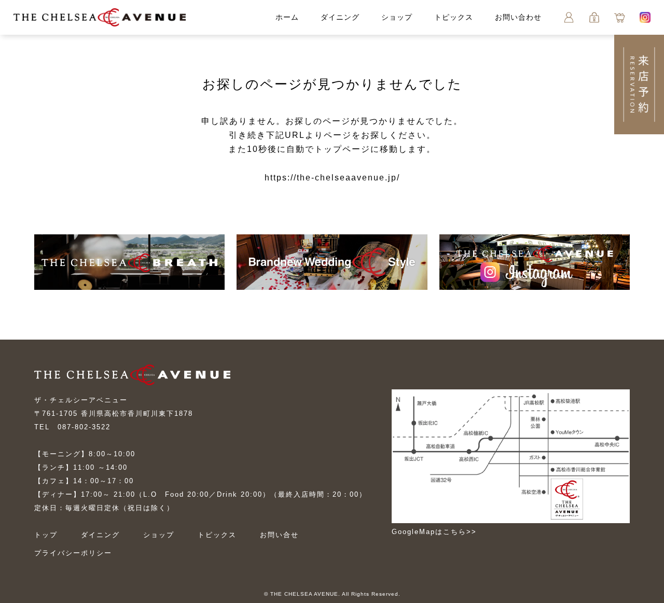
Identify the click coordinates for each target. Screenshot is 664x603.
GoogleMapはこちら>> (434, 532)
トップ (46, 535)
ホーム (287, 17)
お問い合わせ (518, 17)
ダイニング (340, 17)
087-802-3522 (84, 427)
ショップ (396, 17)
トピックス (453, 17)
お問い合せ (279, 535)
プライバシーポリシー (73, 553)
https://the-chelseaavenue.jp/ (332, 177)
